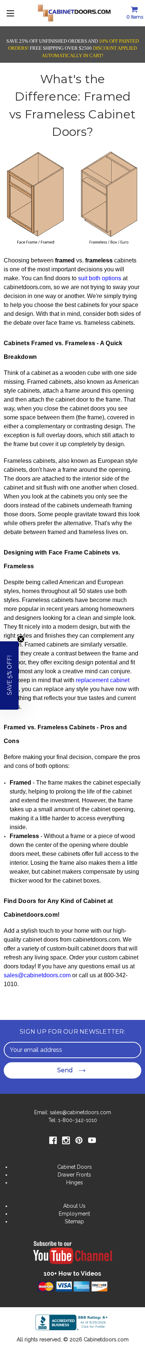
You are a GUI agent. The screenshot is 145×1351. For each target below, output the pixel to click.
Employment (74, 1214)
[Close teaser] (21, 639)
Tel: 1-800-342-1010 (72, 1120)
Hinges (74, 1182)
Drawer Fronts (74, 1175)
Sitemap (74, 1221)
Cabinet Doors (74, 1167)
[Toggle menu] (11, 13)
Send (65, 1070)
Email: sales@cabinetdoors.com (72, 1112)
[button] (9, 675)
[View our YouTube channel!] (72, 1258)
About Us (74, 1206)
